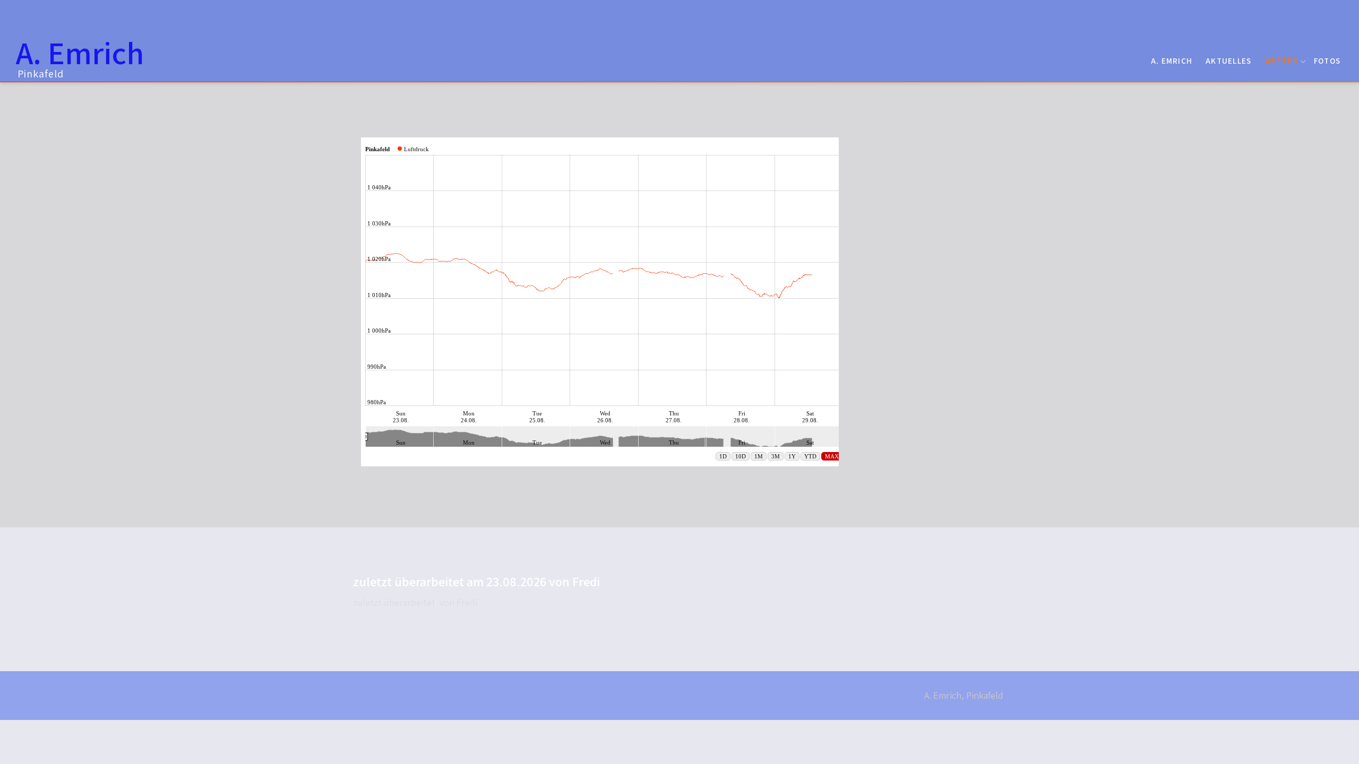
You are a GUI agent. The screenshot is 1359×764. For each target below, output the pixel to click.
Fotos (1327, 60)
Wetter (1281, 60)
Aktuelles (1228, 60)
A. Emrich (1171, 60)
